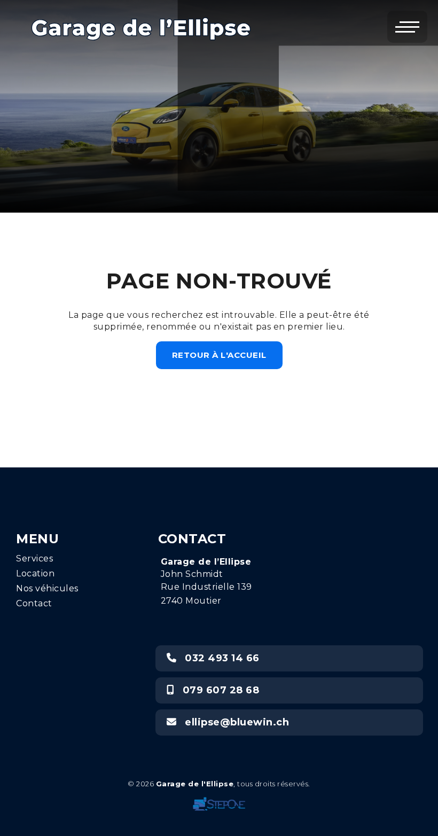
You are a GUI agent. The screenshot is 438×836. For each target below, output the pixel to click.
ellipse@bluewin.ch (233, 722)
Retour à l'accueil (219, 355)
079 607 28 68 (216, 690)
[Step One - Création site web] (219, 801)
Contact (34, 603)
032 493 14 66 (218, 658)
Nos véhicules (47, 588)
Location (35, 573)
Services (34, 558)
